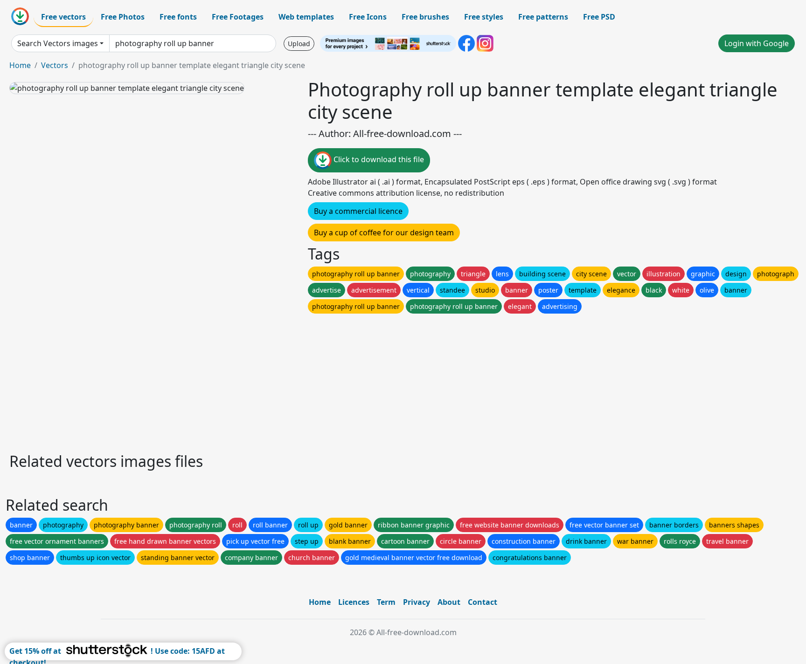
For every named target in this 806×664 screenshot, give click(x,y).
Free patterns (543, 17)
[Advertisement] (288, 380)
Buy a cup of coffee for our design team (384, 232)
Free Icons (368, 17)
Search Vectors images (57, 43)
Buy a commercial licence (358, 211)
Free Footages (238, 17)
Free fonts (178, 17)
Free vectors (63, 17)
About (449, 602)
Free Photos (123, 17)
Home (20, 65)
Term (386, 602)
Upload (299, 43)
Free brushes (425, 17)
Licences (353, 602)
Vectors (54, 65)
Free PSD (599, 17)
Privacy (416, 602)
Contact (482, 602)
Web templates (306, 17)
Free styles (483, 17)
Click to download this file (378, 159)
